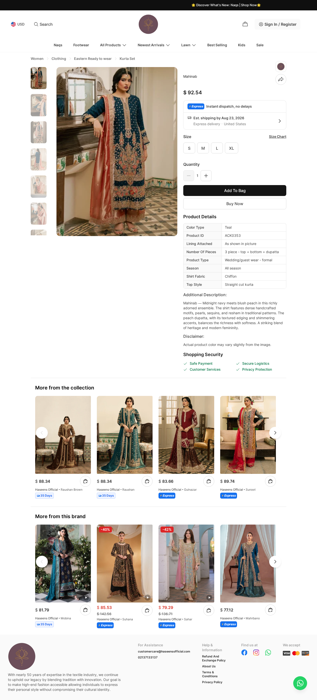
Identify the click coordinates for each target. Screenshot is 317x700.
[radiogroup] (234, 148)
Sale (260, 45)
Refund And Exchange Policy (214, 658)
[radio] (189, 148)
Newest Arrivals (151, 45)
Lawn (185, 45)
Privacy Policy (212, 682)
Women (37, 58)
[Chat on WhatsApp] (300, 683)
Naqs (58, 45)
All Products (110, 45)
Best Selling (217, 45)
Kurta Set (127, 58)
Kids (241, 45)
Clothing (59, 58)
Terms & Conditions (210, 674)
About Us (209, 666)
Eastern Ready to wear (93, 58)
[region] (39, 151)
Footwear (81, 45)
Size (187, 136)
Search (46, 24)
